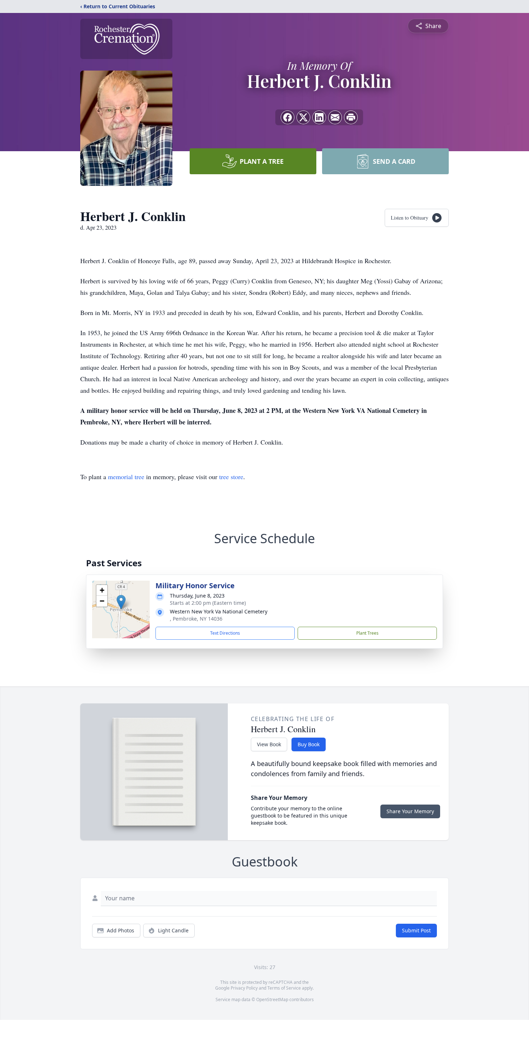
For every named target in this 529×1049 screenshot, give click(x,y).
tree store (231, 476)
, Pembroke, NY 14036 (196, 618)
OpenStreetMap (272, 999)
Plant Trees (367, 633)
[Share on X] (303, 117)
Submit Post (416, 930)
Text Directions (225, 633)
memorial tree (126, 476)
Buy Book (309, 744)
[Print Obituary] (350, 117)
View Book (269, 744)
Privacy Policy (244, 988)
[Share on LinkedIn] (319, 117)
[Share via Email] (335, 117)
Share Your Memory (410, 811)
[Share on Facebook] (287, 117)
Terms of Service (284, 988)
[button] (121, 602)
